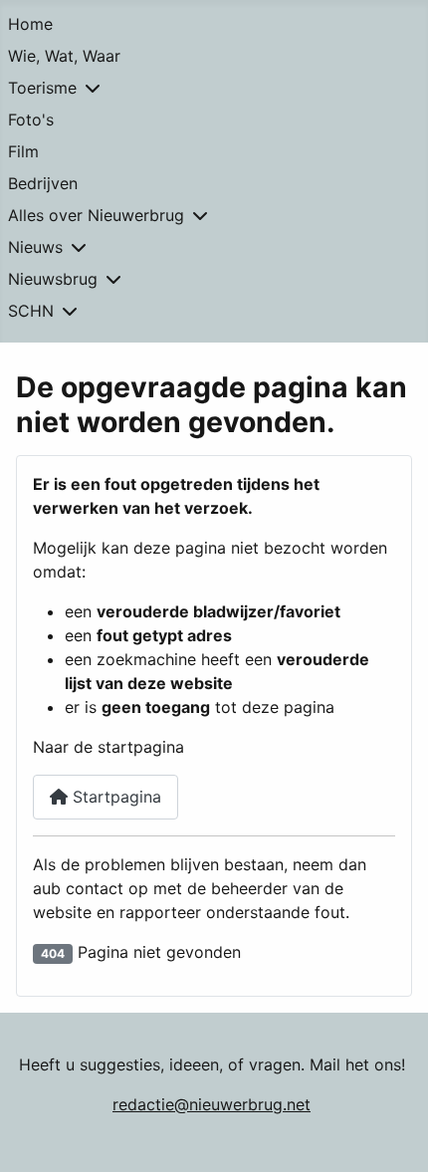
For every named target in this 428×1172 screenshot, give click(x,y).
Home (30, 24)
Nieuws (35, 247)
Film (23, 151)
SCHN (31, 311)
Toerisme (42, 88)
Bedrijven (43, 183)
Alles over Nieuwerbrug (96, 215)
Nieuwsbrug (53, 279)
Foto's (31, 119)
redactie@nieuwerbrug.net (211, 1104)
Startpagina (114, 797)
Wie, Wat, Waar (64, 56)
